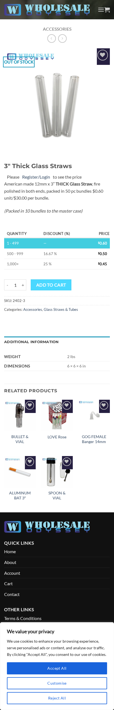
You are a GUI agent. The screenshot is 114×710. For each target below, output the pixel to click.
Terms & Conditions (23, 618)
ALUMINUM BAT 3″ (20, 495)
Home (10, 551)
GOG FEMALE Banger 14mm (94, 439)
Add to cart (51, 284)
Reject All (57, 698)
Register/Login (36, 176)
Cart (8, 583)
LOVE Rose (57, 437)
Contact (12, 594)
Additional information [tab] (31, 342)
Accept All (56, 668)
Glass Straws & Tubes (61, 309)
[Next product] (51, 38)
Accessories (57, 28)
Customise (57, 683)
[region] (57, 666)
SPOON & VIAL (57, 495)
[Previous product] (62, 38)
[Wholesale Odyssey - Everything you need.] (49, 10)
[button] (101, 9)
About (10, 562)
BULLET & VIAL (19, 439)
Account (12, 573)
